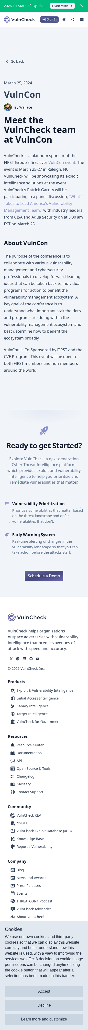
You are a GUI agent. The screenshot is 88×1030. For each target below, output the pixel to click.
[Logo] (19, 19)
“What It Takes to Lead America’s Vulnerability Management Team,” (44, 203)
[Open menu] (82, 19)
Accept (44, 991)
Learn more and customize (44, 1019)
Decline (44, 1005)
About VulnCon (26, 243)
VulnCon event (61, 162)
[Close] (82, 6)
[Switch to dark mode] (64, 19)
